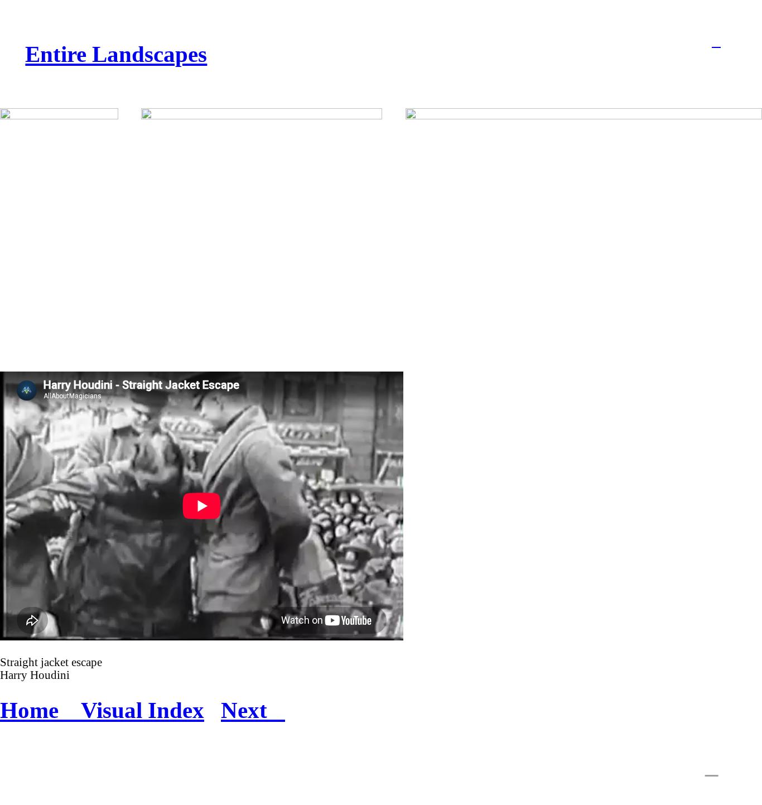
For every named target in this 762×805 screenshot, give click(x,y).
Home (40, 710)
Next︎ (253, 710)
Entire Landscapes (116, 54)
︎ (716, 42)
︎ (711, 768)
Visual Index (142, 710)
